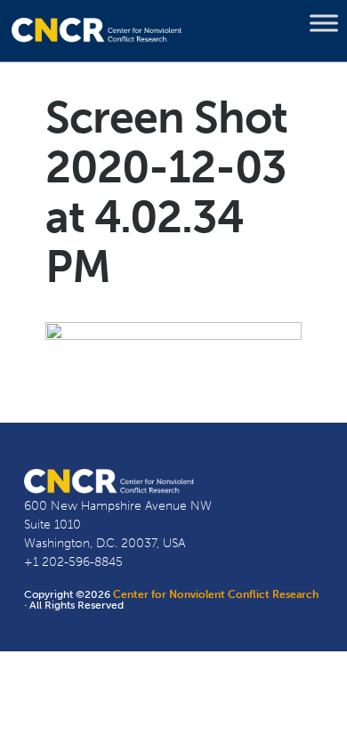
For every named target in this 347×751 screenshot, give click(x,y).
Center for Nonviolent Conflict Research (216, 594)
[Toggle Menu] (324, 23)
